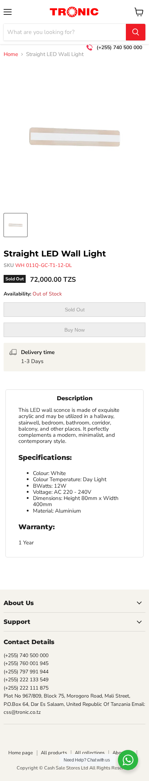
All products (54, 753)
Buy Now (74, 330)
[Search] (135, 32)
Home (11, 54)
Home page (20, 753)
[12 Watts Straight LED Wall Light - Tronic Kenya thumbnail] (15, 225)
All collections (90, 753)
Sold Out (75, 309)
